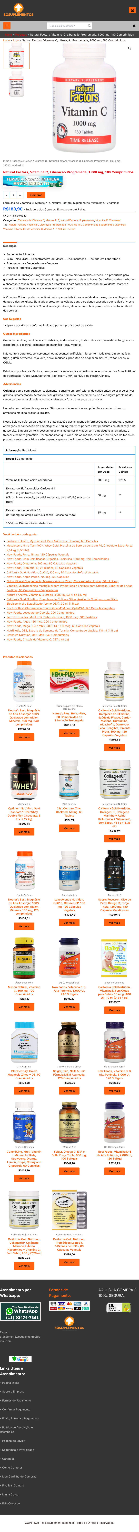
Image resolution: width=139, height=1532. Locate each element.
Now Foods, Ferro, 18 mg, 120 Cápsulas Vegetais (38, 554)
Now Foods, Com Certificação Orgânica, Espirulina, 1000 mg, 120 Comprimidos (58, 559)
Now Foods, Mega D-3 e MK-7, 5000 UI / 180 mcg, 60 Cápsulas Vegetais (53, 626)
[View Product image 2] (16, 84)
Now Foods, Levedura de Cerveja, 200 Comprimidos (40, 612)
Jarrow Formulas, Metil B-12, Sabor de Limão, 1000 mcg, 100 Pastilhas (52, 617)
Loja (16, 40)
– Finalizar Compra (12, 1485)
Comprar (36, 195)
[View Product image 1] (16, 56)
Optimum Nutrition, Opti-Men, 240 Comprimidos (38, 635)
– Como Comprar (11, 1467)
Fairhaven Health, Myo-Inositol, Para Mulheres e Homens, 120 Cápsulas (52, 541)
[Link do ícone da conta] (134, 25)
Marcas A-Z (42, 203)
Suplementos (81, 203)
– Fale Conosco (10, 1503)
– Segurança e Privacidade (17, 1449)
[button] (130, 48)
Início (6, 40)
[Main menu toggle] (7, 25)
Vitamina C (40, 161)
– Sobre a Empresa (12, 1391)
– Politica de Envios (12, 1440)
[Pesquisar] (89, 26)
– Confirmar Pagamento (15, 1409)
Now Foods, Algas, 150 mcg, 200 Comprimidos (37, 621)
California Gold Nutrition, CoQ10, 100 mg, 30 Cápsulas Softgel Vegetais (53, 572)
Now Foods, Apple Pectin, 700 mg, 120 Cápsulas (38, 576)
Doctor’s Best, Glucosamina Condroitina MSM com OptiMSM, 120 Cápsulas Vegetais (61, 608)
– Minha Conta (9, 1494)
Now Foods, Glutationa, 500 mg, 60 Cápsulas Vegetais (42, 563)
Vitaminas (113, 203)
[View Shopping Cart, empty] (132, 10)
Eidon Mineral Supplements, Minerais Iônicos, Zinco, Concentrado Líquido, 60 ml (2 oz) (62, 581)
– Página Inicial (9, 1382)
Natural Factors (62, 203)
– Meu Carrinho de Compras (18, 1476)
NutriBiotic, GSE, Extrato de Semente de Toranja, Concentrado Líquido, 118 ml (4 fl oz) (62, 630)
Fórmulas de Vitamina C (18, 203)
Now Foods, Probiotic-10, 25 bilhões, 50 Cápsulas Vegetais (45, 568)
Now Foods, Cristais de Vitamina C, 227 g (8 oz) (38, 639)
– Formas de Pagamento (15, 1400)
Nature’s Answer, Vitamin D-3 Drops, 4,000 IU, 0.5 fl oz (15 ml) (47, 594)
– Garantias (7, 1458)
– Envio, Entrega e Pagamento (19, 1418)
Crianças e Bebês (22, 161)
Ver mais (24, 737)
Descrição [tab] (10, 246)
